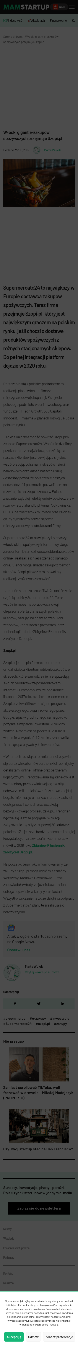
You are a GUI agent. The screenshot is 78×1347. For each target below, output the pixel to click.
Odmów (33, 1337)
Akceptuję (14, 1337)
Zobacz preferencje (59, 1337)
